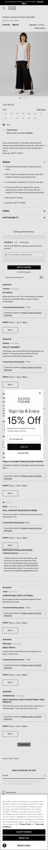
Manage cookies (24, 845)
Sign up (24, 447)
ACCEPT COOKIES (24, 832)
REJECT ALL (24, 838)
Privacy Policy (26, 824)
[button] (4, 845)
